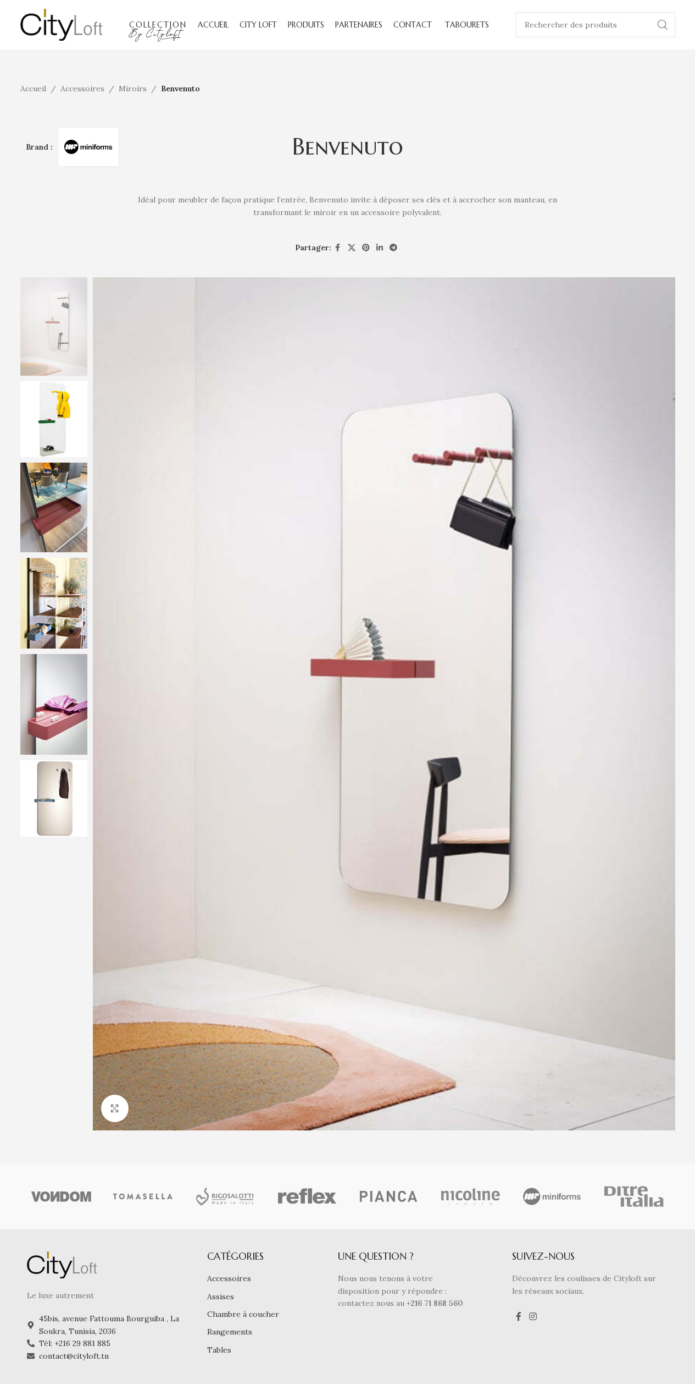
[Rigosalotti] (225, 1196)
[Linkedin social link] (379, 247)
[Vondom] (61, 1196)
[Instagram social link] (532, 1316)
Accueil (33, 89)
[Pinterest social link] (366, 247)
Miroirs (133, 89)
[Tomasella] (143, 1196)
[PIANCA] (389, 1196)
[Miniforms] (552, 1196)
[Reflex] (307, 1196)
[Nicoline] (470, 1196)
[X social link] (351, 247)
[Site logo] (61, 24)
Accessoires (82, 89)
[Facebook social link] (337, 247)
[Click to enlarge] (115, 1108)
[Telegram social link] (393, 247)
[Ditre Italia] (634, 1196)
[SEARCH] (662, 24)
